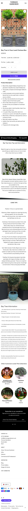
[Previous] (3, 28)
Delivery (3, 454)
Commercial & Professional (8, 456)
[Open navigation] (4, 3)
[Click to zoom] (24, 11)
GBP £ (7, 484)
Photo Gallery (4, 465)
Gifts (2, 452)
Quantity (3, 67)
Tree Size (3, 57)
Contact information (5, 508)
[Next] (24, 28)
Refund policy (4, 506)
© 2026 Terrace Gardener (5, 503)
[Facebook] (1, 498)
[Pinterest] (3, 498)
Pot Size (3, 62)
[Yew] (21, 393)
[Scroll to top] (25, 507)
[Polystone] (21, 373)
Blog (2, 463)
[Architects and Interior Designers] (7, 373)
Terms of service (19, 506)
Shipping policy (14, 508)
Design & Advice (5, 467)
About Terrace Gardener (7, 450)
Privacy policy (11, 506)
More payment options (14, 79)
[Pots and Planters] (7, 393)
